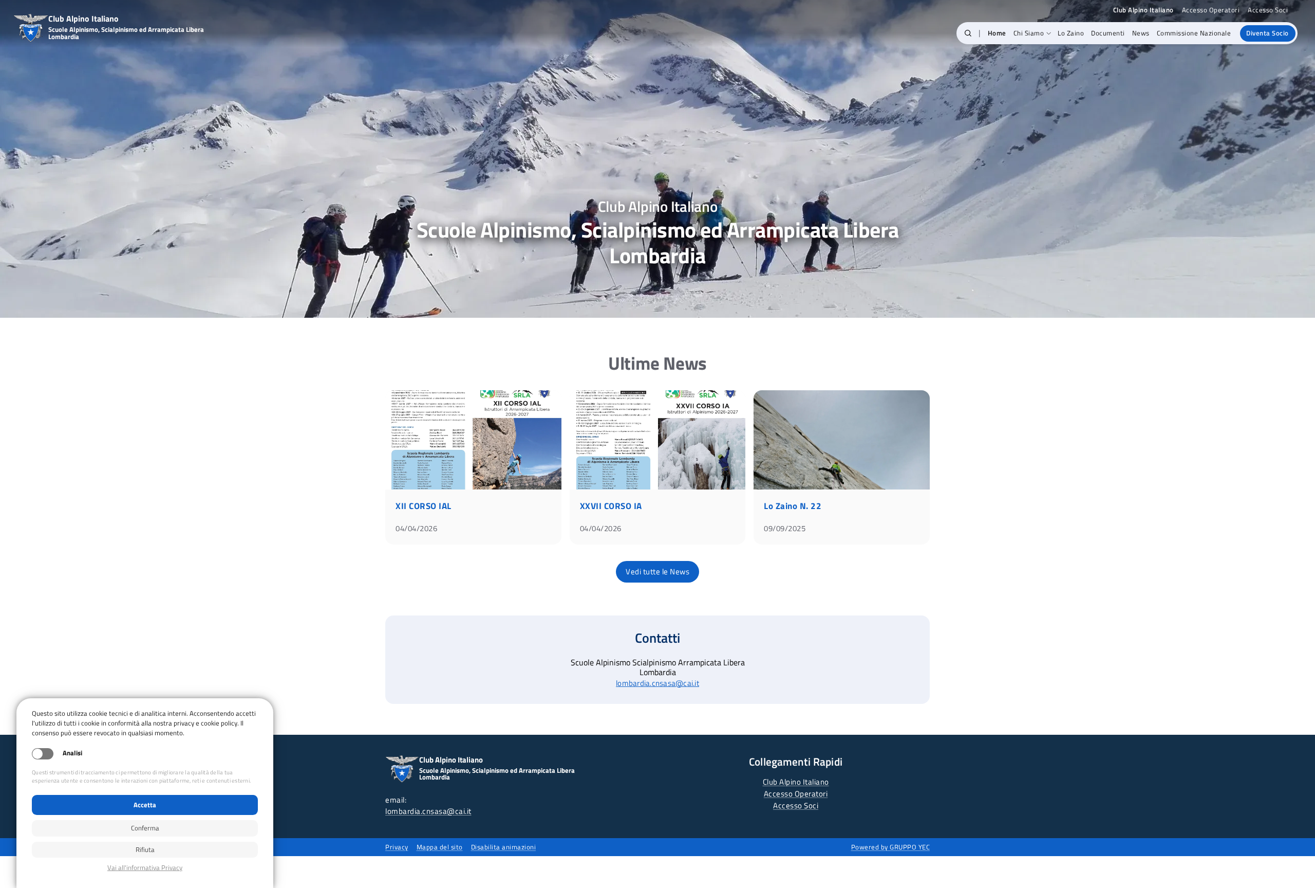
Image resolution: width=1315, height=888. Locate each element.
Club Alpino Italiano (796, 782)
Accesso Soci (1268, 10)
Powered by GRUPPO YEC (890, 847)
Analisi (72, 753)
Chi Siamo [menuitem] (1028, 33)
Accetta (145, 805)
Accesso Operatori (1211, 10)
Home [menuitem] (997, 33)
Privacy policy (145, 868)
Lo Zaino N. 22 (792, 506)
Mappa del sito (440, 847)
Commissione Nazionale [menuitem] (1194, 33)
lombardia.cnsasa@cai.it (657, 683)
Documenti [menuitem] (1108, 33)
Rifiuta (145, 849)
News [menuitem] (1141, 33)
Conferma (145, 828)
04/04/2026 (416, 528)
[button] (968, 33)
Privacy (396, 847)
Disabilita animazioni (503, 847)
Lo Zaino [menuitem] (1071, 33)
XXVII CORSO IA (611, 506)
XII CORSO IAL (424, 506)
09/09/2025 (784, 528)
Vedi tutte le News (657, 571)
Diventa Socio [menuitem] (1267, 33)
